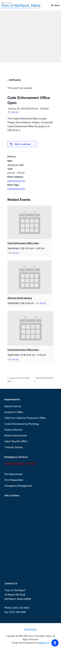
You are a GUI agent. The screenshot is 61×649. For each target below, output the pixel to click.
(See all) (15, 112)
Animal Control (12, 406)
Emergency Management (18, 485)
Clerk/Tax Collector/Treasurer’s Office (25, 418)
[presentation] (30, 222)
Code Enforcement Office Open (23, 243)
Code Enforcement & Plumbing (21, 424)
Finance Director (13, 429)
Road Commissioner (15, 435)
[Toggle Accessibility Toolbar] (55, 643)
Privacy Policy (30, 629)
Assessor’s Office (13, 412)
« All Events (14, 80)
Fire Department (13, 474)
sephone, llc (43, 642)
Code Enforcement (16, 180)
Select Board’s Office (15, 441)
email (41, 126)
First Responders (13, 480)
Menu (57, 5)
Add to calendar (23, 144)
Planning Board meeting (20, 297)
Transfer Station (13, 447)
